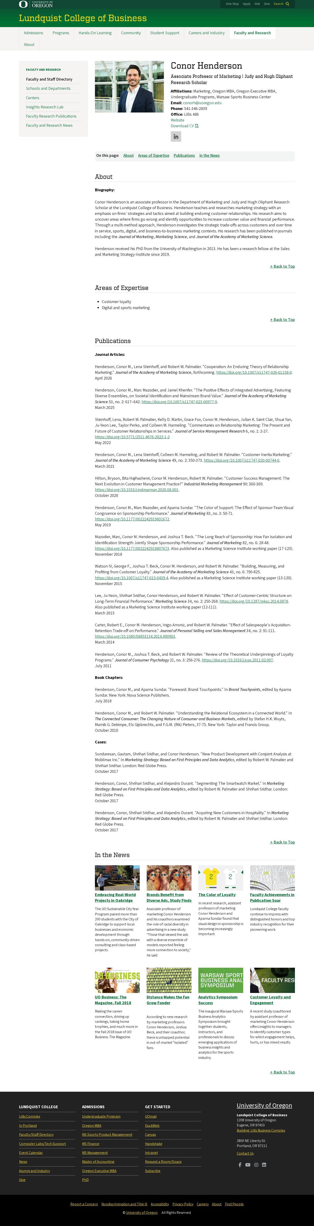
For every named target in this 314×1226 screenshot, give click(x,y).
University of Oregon (264, 1105)
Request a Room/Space (163, 1161)
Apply (246, 4)
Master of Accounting (98, 1161)
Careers (202, 1204)
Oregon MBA (91, 1125)
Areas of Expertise (153, 155)
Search (278, 4)
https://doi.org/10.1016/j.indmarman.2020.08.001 (136, 490)
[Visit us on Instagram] (256, 1165)
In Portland (28, 1125)
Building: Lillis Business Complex (261, 1130)
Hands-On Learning (95, 33)
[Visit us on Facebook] (240, 1165)
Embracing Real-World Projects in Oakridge (115, 897)
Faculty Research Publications (51, 116)
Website (177, 120)
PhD (85, 1179)
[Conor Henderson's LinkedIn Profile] (176, 136)
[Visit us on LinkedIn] (264, 1165)
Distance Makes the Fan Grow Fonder (168, 1000)
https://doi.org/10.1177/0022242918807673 (132, 548)
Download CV (182, 126)
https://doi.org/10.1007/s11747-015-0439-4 (131, 578)
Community (131, 33)
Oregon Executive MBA (99, 1170)
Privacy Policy (182, 1204)
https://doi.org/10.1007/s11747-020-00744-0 (241, 460)
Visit (257, 4)
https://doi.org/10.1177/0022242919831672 (132, 519)
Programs (61, 33)
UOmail (151, 1116)
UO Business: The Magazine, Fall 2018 (113, 1000)
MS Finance (90, 1143)
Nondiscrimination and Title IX (124, 1204)
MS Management (95, 1152)
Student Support (164, 33)
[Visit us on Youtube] (247, 1165)
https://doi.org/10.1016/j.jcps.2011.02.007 (237, 660)
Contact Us (245, 1153)
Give (267, 4)
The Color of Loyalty (217, 895)
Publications (184, 155)
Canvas (150, 1134)
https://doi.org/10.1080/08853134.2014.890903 (135, 636)
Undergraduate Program (101, 1116)
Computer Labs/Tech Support (42, 1143)
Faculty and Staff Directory (49, 79)
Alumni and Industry (34, 1170)
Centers (32, 98)
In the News (209, 155)
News (23, 1161)
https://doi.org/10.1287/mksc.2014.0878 (254, 601)
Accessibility (160, 1204)
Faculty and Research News (49, 125)
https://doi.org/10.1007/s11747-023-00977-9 (179, 402)
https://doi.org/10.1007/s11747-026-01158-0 (254, 372)
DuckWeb (152, 1125)
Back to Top (284, 266)
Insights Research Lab (44, 107)
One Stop (232, 4)
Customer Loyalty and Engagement (270, 1000)
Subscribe (152, 1170)
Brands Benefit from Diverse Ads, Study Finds (169, 897)
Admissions (33, 33)
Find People (234, 1204)
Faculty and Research (252, 33)
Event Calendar (31, 1152)
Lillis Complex (29, 1116)
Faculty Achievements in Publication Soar (272, 897)
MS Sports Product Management (107, 1134)
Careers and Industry (207, 33)
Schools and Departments (48, 88)
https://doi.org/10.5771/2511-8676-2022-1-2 (132, 437)
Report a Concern (84, 1204)
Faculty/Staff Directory (36, 1134)
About (29, 45)
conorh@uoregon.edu (202, 103)
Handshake (153, 1143)
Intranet (151, 1152)
